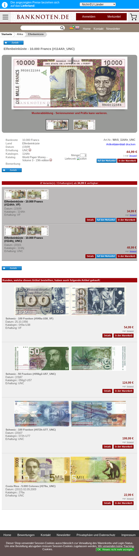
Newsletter (113, 28)
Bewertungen (26, 535)
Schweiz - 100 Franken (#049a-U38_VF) (29, 318)
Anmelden (88, 16)
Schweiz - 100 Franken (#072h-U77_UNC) (31, 429)
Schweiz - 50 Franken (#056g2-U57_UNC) (31, 373)
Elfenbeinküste (36, 34)
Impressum (128, 535)
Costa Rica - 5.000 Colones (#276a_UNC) (31, 486)
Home (87, 28)
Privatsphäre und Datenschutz (96, 535)
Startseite (6, 34)
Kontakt (98, 28)
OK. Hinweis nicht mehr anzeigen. (115, 549)
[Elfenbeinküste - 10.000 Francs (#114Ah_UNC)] (57, 124)
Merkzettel (114, 16)
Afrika (20, 34)
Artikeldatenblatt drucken (120, 144)
